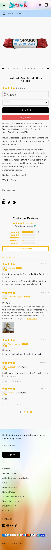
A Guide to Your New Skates (15, 478)
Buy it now (25, 117)
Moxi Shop (19, 543)
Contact (6, 469)
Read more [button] (32, 318)
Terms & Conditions (11, 501)
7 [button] (25, 68)
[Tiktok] (15, 525)
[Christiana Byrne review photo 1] (8, 327)
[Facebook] (3, 525)
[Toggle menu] (3, 4)
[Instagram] (11, 525)
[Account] (40, 4)
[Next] (47, 68)
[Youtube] (7, 525)
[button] (9, 88)
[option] (25, 43)
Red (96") (11, 95)
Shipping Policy (9, 487)
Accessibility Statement (13, 496)
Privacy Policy (9, 506)
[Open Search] (4, 13)
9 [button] (31, 68)
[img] (8, 264)
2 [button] (24, 412)
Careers (6, 510)
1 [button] (8, 68)
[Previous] (3, 68)
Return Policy (8, 492)
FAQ (4, 483)
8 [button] (28, 68)
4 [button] (17, 68)
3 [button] (14, 68)
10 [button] (34, 68)
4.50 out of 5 (32, 223)
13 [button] (42, 68)
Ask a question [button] (25, 248)
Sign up (11, 454)
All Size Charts (9, 473)
